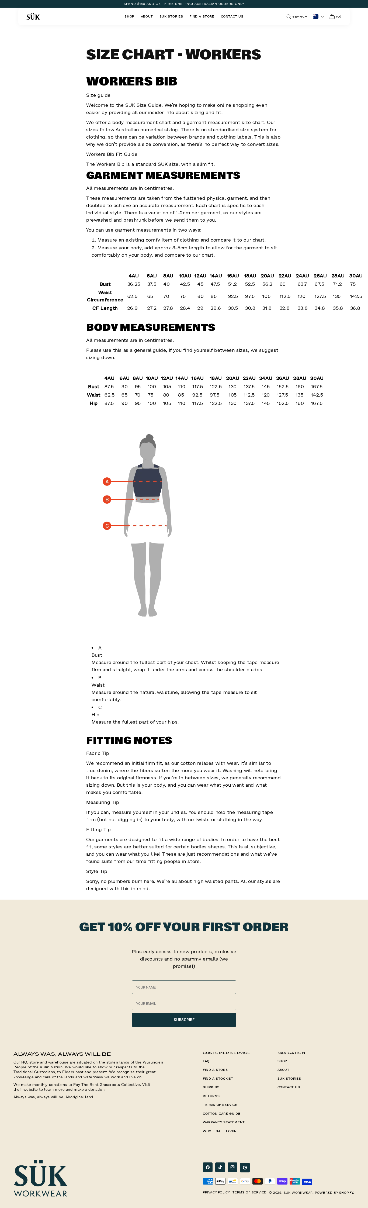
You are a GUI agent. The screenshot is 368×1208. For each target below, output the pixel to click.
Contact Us (288, 1087)
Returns (211, 1096)
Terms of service (249, 1192)
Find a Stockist (218, 1078)
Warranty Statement (224, 1122)
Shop (282, 1061)
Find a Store (215, 1070)
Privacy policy (216, 1192)
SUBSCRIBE (184, 1020)
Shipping (211, 1087)
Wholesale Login (220, 1131)
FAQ (206, 1061)
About (283, 1070)
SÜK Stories (289, 1078)
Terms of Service (220, 1105)
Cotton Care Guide (221, 1113)
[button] (297, 16)
